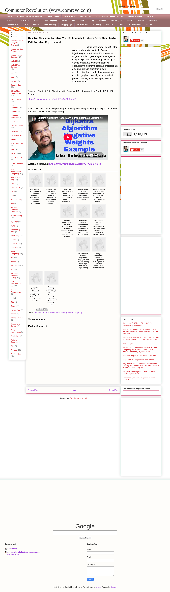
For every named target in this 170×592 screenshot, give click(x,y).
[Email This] (37, 309)
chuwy (98, 587)
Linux (129, 20)
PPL (12, 258)
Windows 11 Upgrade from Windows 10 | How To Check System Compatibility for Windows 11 (141, 338)
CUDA (64, 20)
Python (13, 262)
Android (36, 25)
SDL (12, 269)
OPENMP (14, 244)
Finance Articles (17, 143)
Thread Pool (15, 310)
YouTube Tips (82, 25)
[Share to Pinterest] (46, 309)
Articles (121, 25)
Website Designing (14, 341)
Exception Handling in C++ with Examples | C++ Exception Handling (139, 373)
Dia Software (16, 135)
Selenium (109, 25)
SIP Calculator (69, 16)
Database (140, 20)
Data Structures (13, 25)
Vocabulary (97, 25)
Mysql (13, 226)
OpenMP (102, 20)
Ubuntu (13, 314)
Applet (13, 77)
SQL (12, 302)
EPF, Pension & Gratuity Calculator (109, 16)
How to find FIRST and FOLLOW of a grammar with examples (137, 324)
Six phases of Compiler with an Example (138, 360)
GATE (36, 20)
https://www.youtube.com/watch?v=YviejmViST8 (75, 164)
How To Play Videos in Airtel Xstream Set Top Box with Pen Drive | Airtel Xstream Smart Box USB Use (141, 331)
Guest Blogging (17, 163)
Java (26, 25)
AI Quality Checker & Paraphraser (30, 16)
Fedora (13, 139)
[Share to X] (42, 309)
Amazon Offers (53, 16)
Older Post (113, 390)
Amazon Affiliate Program (17, 50)
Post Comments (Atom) (78, 398)
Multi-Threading (50, 25)
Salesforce (15, 265)
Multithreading (16, 216)
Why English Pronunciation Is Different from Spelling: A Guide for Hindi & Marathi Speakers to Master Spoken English (141, 366)
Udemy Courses (135, 25)
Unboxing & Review (15, 325)
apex (12, 73)
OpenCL (83, 20)
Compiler (11, 20)
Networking (153, 20)
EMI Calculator (85, 16)
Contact (149, 25)
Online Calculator (135, 16)
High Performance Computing (56, 313)
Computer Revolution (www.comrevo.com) (48, 9)
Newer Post (33, 390)
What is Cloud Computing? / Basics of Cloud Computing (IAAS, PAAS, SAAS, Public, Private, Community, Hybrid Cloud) (140, 349)
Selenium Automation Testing (15, 275)
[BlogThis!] (39, 309)
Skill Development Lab (16, 284)
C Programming (17, 99)
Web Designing (116, 20)
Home (9, 16)
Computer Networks (14, 116)
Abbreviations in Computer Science (17, 43)
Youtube (14, 350)
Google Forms (16, 157)
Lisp (92, 20)
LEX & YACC (24, 20)
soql (12, 298)
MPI (73, 20)
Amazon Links (12, 548)
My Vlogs (14, 222)
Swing (13, 306)
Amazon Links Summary (16, 56)
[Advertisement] (50, 64)
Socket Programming (16, 291)
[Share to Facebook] (44, 309)
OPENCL (14, 240)
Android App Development (16, 66)
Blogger (113, 587)
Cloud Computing (50, 20)
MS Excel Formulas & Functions (15, 209)
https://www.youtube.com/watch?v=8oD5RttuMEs (52, 99)
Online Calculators (13, 554)
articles (13, 81)
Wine (13, 346)
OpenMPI (14, 248)
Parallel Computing (75, 313)
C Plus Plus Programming (16, 92)
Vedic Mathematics (16, 331)
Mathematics (16, 199)
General (150, 16)
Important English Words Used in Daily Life (139, 356)
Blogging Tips (66, 25)
